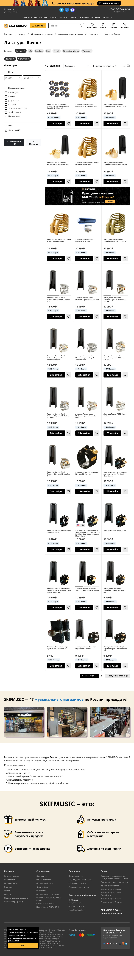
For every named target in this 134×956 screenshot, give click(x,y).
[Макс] (72, 10)
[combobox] (66, 25)
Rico (48, 51)
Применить (15, 142)
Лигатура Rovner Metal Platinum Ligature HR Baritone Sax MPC (58, 416)
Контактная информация (82, 895)
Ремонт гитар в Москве (111, 889)
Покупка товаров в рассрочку (114, 882)
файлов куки (13, 940)
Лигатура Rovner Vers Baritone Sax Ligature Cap (59, 531)
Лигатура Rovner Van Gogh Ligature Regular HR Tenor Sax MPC (115, 649)
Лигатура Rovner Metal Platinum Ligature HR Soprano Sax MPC (115, 299)
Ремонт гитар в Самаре (111, 902)
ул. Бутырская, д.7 (11, 12)
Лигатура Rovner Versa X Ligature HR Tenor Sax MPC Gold (114, 590)
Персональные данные (79, 887)
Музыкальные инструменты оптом (48, 898)
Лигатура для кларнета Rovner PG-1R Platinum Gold (87, 163)
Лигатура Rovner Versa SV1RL (115, 530)
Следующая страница (117, 675)
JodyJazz (39, 51)
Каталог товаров (11, 876)
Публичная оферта (77, 883)
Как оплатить (10, 880)
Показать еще (87, 675)
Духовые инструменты (42, 34)
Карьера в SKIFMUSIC (46, 903)
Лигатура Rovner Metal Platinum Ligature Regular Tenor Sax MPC (85, 358)
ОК (22, 945)
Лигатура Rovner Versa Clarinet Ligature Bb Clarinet (87, 473)
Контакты (107, 17)
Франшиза (96, 17)
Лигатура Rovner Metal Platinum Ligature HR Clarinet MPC (58, 299)
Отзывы (72, 17)
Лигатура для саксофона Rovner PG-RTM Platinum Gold (115, 240)
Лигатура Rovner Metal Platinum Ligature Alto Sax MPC (87, 299)
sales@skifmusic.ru (119, 12)
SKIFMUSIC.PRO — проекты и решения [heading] (111, 911)
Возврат (63, 17)
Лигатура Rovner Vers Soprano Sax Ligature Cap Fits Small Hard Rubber (115, 474)
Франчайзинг (42, 887)
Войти (103, 27)
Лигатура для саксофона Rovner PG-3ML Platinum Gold (115, 105)
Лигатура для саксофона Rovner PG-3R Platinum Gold (57, 163)
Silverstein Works (71, 51)
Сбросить (33, 144)
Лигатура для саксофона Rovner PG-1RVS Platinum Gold (115, 163)
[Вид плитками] (128, 66)
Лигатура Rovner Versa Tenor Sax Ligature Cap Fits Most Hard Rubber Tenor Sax (59, 590)
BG (30, 51)
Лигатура (22, 58)
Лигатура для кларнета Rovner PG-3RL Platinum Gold (59, 240)
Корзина (125, 27)
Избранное (92, 27)
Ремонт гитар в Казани (111, 898)
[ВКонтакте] (67, 10)
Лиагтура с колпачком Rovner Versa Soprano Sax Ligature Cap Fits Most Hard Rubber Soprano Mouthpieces (87, 533)
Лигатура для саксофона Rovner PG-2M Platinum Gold (86, 105)
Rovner (19, 51)
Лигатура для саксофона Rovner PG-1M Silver (84, 240)
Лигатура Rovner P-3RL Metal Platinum (115, 415)
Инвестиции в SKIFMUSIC (47, 907)
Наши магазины (29, 17)
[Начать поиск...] (80, 25)
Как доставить (10, 883)
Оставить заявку (76, 876)
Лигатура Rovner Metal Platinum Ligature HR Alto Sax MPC (58, 474)
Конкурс (8, 894)
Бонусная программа (13, 902)
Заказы (113, 27)
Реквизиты (41, 891)
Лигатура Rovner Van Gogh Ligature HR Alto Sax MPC (57, 648)
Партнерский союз (44, 883)
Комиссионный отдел (110, 886)
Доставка (43, 17)
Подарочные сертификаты (16, 898)
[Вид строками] (124, 66)
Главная (8, 34)
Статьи (7, 891)
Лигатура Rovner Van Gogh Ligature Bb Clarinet (85, 648)
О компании (83, 17)
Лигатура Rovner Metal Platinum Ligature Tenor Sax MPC (86, 416)
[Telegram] (61, 10)
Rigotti (57, 51)
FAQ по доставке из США (80, 880)
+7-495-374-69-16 (119, 9)
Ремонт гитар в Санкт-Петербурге (111, 893)
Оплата (53, 17)
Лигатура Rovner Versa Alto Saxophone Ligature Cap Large (87, 589)
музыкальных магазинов (59, 699)
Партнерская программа (47, 894)
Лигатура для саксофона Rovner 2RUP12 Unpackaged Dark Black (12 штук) (58, 106)
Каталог (39, 25)
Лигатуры (93, 34)
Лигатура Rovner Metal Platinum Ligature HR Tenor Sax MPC (114, 358)
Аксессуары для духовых (70, 34)
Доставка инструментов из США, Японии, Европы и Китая (114, 877)
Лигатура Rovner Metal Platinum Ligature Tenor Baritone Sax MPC (56, 358)
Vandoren (86, 51)
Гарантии (8, 887)
